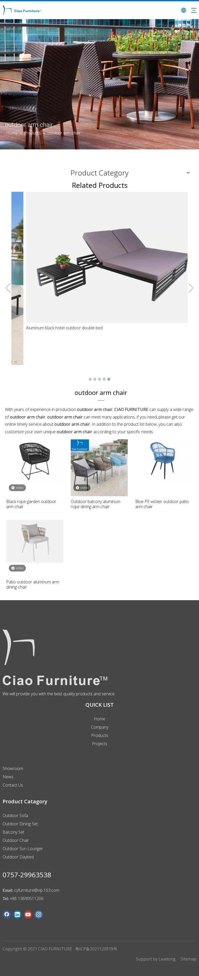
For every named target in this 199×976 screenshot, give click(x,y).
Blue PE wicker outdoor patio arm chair (162, 504)
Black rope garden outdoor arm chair (31, 504)
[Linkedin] (17, 914)
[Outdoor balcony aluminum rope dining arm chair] (99, 467)
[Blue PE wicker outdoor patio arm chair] (163, 460)
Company (99, 727)
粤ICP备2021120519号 (96, 949)
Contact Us (13, 785)
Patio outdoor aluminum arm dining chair (32, 584)
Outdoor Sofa (15, 815)
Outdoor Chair (16, 840)
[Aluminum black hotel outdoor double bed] (99, 257)
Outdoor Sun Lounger (23, 848)
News (8, 777)
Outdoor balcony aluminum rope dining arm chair (95, 504)
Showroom (13, 768)
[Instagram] (38, 914)
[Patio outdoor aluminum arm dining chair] (34, 541)
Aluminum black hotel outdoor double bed (51, 328)
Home (99, 719)
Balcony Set (13, 832)
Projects (99, 743)
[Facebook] (7, 914)
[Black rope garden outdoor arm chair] (34, 460)
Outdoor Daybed (18, 857)
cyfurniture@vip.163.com (36, 890)
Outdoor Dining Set (20, 824)
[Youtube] (28, 914)
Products (99, 735)
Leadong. (167, 959)
